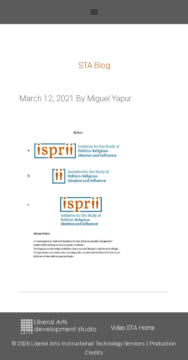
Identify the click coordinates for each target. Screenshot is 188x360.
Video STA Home (132, 327)
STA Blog (94, 65)
